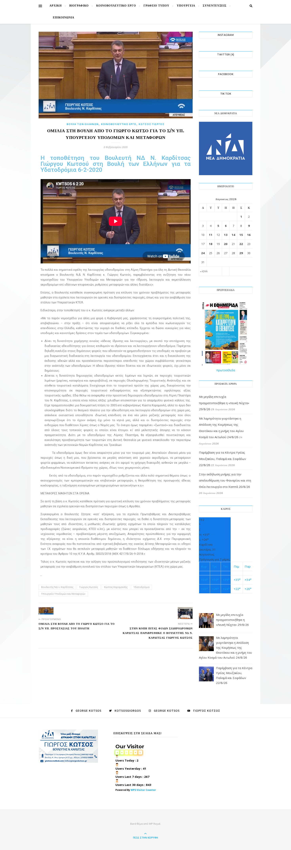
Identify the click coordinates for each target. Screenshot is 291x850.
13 (225, 235)
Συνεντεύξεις (214, 5)
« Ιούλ (203, 271)
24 (203, 253)
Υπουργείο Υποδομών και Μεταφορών (63, 593)
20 (225, 244)
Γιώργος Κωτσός (88, 587)
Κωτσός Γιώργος (152, 124)
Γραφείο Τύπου (156, 5)
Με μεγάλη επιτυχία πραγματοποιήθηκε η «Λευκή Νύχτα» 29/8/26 (224, 403)
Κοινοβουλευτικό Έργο (116, 5)
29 (241, 253)
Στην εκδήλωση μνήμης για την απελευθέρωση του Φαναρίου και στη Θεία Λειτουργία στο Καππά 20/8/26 (225, 480)
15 (241, 235)
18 (210, 244)
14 (233, 235)
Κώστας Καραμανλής (115, 587)
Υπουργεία (186, 5)
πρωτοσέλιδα (225, 370)
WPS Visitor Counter (143, 790)
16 (249, 235)
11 (210, 235)
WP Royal (154, 823)
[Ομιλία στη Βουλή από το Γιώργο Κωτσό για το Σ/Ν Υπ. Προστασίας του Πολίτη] (46, 610)
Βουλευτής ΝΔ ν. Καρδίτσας (57, 587)
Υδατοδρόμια (141, 587)
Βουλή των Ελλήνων (83, 124)
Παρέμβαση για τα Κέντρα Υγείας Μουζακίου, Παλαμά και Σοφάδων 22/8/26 (222, 458)
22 (241, 244)
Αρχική (55, 5)
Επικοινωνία (63, 17)
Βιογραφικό (79, 5)
